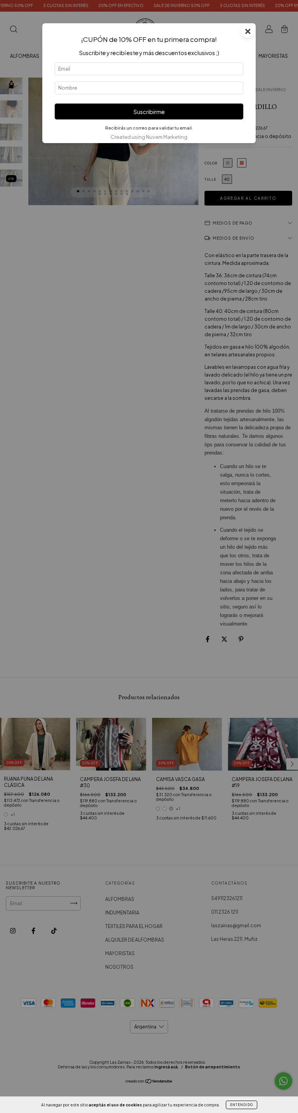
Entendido (241, 1105)
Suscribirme (149, 111)
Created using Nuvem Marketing (149, 137)
